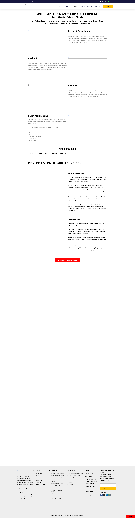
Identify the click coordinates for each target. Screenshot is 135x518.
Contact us (77, 250)
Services (76, 6)
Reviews (83, 6)
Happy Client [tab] (63, 153)
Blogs (88, 6)
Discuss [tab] (32, 153)
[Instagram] (104, 495)
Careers (38, 475)
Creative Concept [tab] (42, 153)
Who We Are (39, 473)
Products (67, 6)
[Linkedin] (107, 495)
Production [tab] (54, 153)
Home (54, 6)
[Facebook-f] (101, 495)
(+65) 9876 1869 (89, 473)
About (59, 6)
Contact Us (97, 6)
